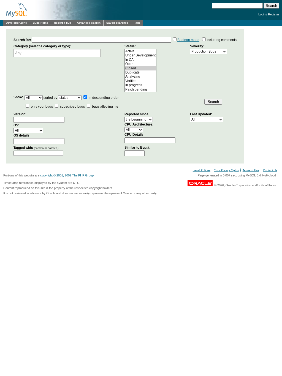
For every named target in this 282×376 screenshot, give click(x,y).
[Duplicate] (140, 72)
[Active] (140, 51)
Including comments (222, 40)
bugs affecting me (105, 106)
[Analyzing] (140, 77)
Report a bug (62, 22)
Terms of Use (251, 170)
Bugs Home (40, 22)
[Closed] (140, 68)
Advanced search (89, 22)
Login (261, 14)
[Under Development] (140, 55)
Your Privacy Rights (226, 170)
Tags (137, 22)
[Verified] (140, 81)
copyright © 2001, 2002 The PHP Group (67, 175)
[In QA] (140, 60)
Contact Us (270, 170)
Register (273, 14)
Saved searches (117, 22)
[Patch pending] (140, 90)
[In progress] (140, 85)
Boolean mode (188, 40)
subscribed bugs (72, 106)
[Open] (140, 64)
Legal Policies (201, 170)
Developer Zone (16, 22)
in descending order (103, 98)
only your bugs (42, 106)
